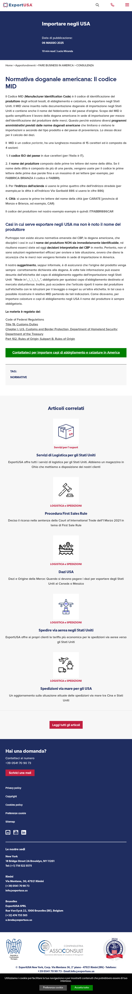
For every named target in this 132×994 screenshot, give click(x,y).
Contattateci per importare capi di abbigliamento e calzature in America (66, 352)
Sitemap (10, 822)
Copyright (11, 796)
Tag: (13, 371)
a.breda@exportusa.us (19, 920)
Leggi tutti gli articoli (66, 725)
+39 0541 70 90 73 (112, 4)
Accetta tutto (82, 987)
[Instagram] (8, 832)
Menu (127, 4)
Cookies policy (14, 805)
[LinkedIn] (23, 832)
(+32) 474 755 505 (16, 915)
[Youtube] (15, 832)
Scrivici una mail (20, 773)
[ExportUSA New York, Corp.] (17, 6)
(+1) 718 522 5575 (21, 866)
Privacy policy (13, 788)
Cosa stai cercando (97, 5)
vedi (66, 444)
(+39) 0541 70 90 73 (17, 886)
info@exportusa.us (17, 891)
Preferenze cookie (53, 987)
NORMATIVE (18, 377)
